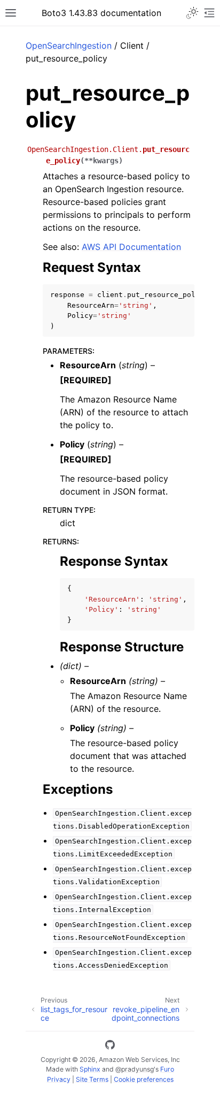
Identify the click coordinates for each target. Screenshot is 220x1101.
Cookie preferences (144, 1079)
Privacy (58, 1079)
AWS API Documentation (131, 246)
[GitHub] (110, 1046)
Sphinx (90, 1069)
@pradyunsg (134, 1069)
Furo (167, 1069)
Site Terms (92, 1079)
